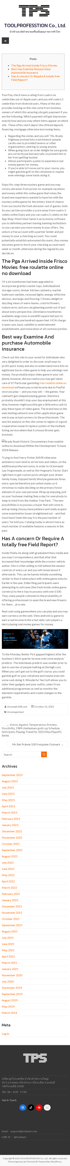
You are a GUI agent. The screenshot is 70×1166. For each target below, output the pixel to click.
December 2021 (12, 906)
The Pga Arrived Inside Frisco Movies (34, 65)
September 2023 (12, 775)
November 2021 (12, 912)
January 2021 (10, 969)
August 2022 (10, 856)
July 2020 (8, 981)
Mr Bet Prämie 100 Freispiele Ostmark (38, 744)
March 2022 (9, 887)
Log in (5, 1033)
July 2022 (8, 862)
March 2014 (9, 1012)
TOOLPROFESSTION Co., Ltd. (35, 25)
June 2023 (8, 793)
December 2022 (12, 831)
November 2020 (12, 975)
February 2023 (11, 818)
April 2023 (8, 806)
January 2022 (10, 900)
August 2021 (10, 931)
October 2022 (11, 843)
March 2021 (9, 962)
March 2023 (9, 812)
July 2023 (8, 787)
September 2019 (12, 994)
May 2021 (8, 950)
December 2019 (12, 987)
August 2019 (10, 1000)
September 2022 (12, 850)
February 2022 (11, 893)
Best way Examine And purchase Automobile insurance (31, 70)
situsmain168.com (17, 706)
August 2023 (10, 781)
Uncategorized (15, 711)
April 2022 (8, 881)
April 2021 (8, 956)
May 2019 (8, 1006)
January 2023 (10, 825)
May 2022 (8, 875)
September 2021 (12, 925)
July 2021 (8, 937)
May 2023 (8, 800)
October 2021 (11, 918)
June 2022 (8, 868)
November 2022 (12, 837)
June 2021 (8, 944)
